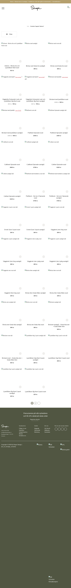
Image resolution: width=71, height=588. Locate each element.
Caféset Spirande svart (59, 164)
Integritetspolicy (23, 432)
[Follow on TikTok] (62, 429)
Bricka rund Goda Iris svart (58, 66)
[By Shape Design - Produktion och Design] (36, 8)
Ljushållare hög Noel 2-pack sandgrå (36, 359)
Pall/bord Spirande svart (35, 133)
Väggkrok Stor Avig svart (12, 293)
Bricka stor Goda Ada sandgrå (12, 324)
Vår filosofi (47, 428)
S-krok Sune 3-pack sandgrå (35, 229)
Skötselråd (37, 430)
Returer (21, 433)
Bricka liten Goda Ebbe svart (59, 293)
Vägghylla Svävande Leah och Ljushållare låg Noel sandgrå (35, 100)
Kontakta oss (22, 435)
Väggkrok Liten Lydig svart (35, 261)
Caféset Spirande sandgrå (12, 196)
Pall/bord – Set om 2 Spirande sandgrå (58, 197)
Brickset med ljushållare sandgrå (12, 133)
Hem (28, 26)
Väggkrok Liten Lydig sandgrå (58, 261)
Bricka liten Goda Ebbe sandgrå (35, 293)
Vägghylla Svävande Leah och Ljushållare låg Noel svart (12, 100)
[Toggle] (14, 33)
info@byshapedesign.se (6, 432)
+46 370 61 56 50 (5, 430)
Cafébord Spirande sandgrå (35, 164)
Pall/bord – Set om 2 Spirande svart (35, 197)
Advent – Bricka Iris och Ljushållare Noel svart (12, 66)
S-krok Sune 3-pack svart (12, 229)
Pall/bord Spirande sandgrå (59, 133)
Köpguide (36, 428)
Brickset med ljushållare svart (59, 99)
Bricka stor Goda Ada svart (35, 324)
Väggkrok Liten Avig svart (59, 229)
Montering (36, 432)
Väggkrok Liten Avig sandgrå (12, 261)
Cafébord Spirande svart (12, 164)
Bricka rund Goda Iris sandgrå (35, 66)
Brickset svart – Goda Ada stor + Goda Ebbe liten (12, 359)
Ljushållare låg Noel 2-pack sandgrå (12, 392)
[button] (68, 8)
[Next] (38, 403)
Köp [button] (20, 61)
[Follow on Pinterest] (65, 429)
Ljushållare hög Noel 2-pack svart (59, 358)
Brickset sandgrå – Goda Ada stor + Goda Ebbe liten (58, 325)
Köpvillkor (21, 430)
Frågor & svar (22, 428)
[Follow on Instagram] (59, 429)
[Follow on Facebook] (56, 429)
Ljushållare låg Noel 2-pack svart (35, 391)
